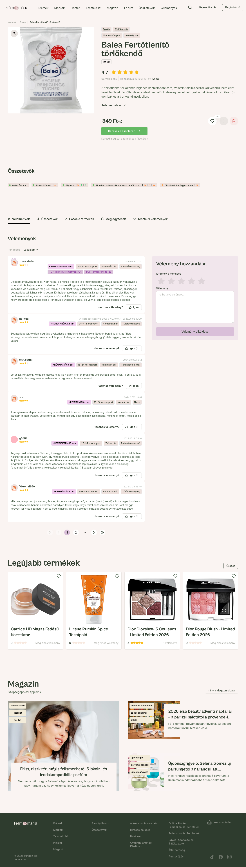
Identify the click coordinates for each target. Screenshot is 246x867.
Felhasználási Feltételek (184, 833)
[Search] (190, 8)
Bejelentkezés (207, 7)
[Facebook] (221, 857)
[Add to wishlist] (59, 576)
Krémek (43, 8)
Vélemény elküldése (195, 331)
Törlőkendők (121, 29)
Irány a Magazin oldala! (221, 690)
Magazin (112, 8)
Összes (230, 565)
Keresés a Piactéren (121, 131)
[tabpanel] (123, 384)
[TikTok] (212, 857)
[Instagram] (229, 857)
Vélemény (162, 288)
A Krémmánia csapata (144, 823)
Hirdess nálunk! (140, 829)
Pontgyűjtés (176, 856)
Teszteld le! (93, 8)
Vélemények (168, 8)
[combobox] (31, 249)
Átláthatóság (177, 850)
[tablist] (123, 219)
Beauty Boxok (100, 823)
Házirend (136, 836)
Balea (23, 22)
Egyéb (106, 29)
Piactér (75, 8)
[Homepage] (17, 8)
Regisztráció (232, 7)
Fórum (128, 8)
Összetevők (147, 8)
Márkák (59, 8)
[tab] (19, 219)
